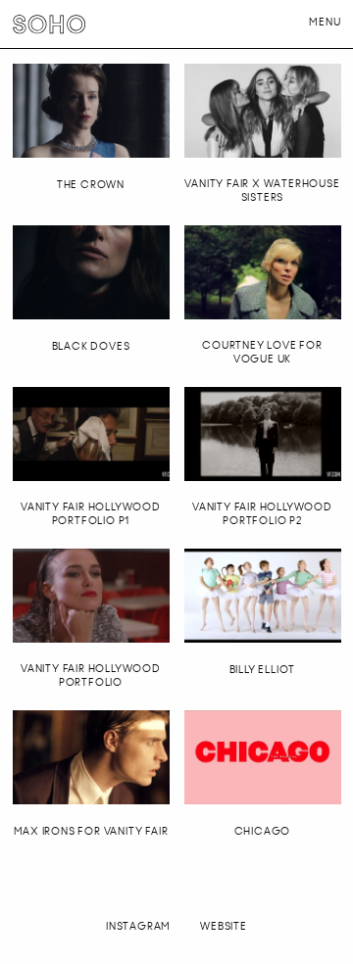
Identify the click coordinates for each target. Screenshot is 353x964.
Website (223, 926)
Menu (324, 22)
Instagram (138, 926)
